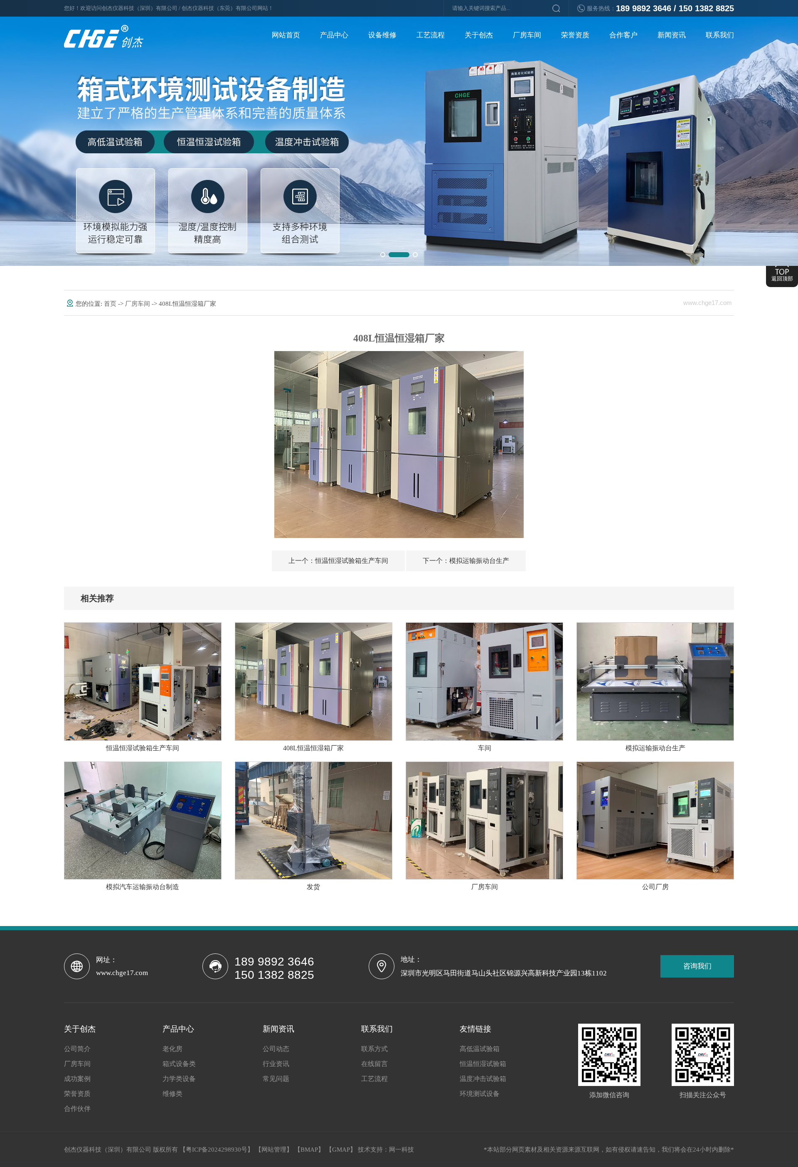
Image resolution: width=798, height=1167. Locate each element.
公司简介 (77, 1048)
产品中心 (334, 35)
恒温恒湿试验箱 (483, 1063)
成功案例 (77, 1078)
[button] (382, 254)
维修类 (172, 1093)
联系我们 (720, 35)
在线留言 (374, 1063)
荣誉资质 (575, 35)
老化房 (172, 1048)
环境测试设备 (480, 1093)
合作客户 (623, 35)
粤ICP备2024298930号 (216, 1149)
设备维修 (382, 35)
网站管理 (273, 1149)
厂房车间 (527, 35)
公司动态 (276, 1048)
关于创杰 (479, 35)
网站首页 (286, 35)
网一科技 (401, 1149)
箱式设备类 (179, 1063)
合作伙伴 (77, 1108)
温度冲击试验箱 (483, 1078)
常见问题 (276, 1078)
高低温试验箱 (480, 1048)
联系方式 (374, 1048)
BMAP (309, 1149)
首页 (111, 303)
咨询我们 (697, 966)
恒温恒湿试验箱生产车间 (338, 560)
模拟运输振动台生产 (466, 560)
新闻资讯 (672, 35)
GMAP (341, 1149)
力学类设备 (179, 1078)
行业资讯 (276, 1063)
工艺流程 (430, 35)
